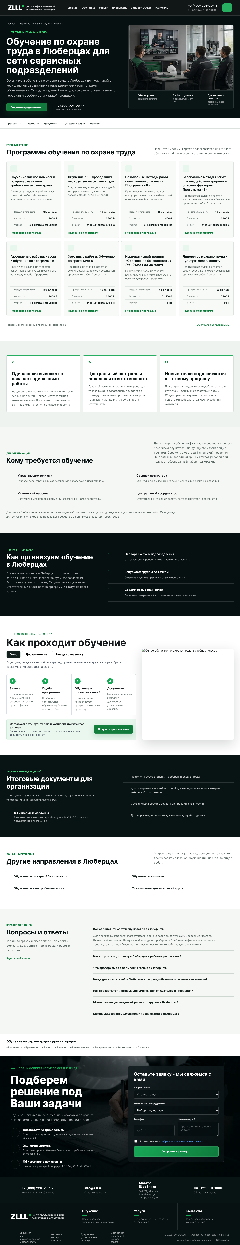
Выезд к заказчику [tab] (69, 654)
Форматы (33, 123)
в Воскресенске (102, 1047)
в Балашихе (13, 1047)
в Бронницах (31, 1047)
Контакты (161, 7)
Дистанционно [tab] (36, 654)
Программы (13, 123)
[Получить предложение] (227, 7)
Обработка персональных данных (210, 1234)
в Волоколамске (79, 1047)
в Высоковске (124, 1047)
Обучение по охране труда (34, 23)
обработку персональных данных (182, 1141)
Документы (51, 123)
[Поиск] (180, 8)
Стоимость (119, 7)
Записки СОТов (141, 7)
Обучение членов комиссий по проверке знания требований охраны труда (32, 181)
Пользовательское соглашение (193, 1240)
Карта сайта (222, 1240)
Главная (72, 7)
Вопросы (95, 123)
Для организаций (74, 123)
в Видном (60, 1047)
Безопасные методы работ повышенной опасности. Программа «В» (146, 181)
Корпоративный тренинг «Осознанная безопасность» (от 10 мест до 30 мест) (148, 261)
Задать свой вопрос (18, 958)
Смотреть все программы (213, 324)
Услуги (103, 7)
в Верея (46, 1047)
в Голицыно (142, 1047)
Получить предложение (25, 107)
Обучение (88, 7)
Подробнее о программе (25, 232)
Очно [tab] (13, 654)
